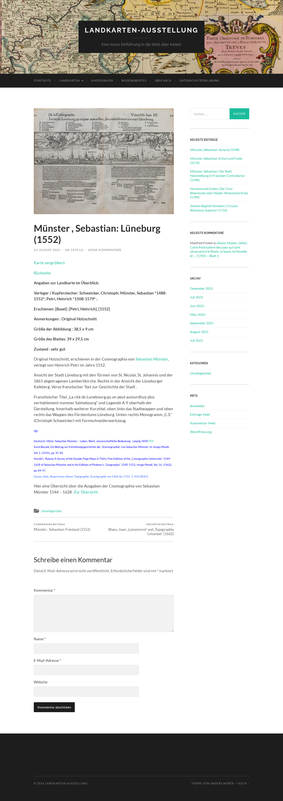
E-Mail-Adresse (47, 660)
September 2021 (202, 323)
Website (40, 682)
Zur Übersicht (86, 492)
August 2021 (199, 332)
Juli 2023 (196, 297)
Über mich (163, 80)
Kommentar (44, 590)
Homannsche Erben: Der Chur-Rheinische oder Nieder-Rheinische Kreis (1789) (219, 193)
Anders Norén (222, 783)
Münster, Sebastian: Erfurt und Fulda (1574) (216, 160)
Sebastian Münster (151, 359)
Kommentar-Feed (202, 423)
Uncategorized (51, 511)
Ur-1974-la (74, 250)
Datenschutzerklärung (200, 80)
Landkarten (69, 80)
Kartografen (102, 80)
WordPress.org (201, 432)
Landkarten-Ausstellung (141, 30)
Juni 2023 (197, 306)
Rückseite (42, 272)
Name (40, 639)
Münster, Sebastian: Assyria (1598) (214, 150)
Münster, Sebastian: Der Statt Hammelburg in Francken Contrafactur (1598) (217, 175)
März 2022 (198, 314)
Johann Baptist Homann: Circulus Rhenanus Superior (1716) (214, 208)
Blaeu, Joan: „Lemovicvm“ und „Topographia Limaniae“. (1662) (141, 529)
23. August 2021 (47, 250)
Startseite (42, 80)
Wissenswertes (133, 80)
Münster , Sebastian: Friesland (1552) (62, 527)
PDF (151, 441)
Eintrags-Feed (200, 414)
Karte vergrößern (49, 262)
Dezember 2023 (201, 288)
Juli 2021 (196, 340)
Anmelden (197, 406)
